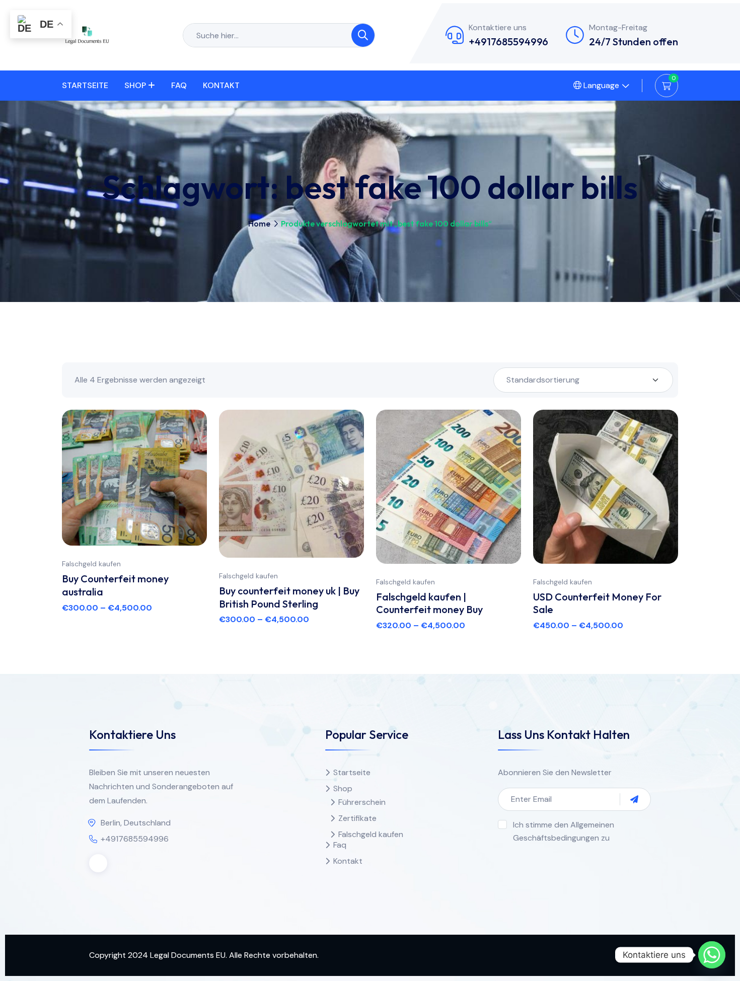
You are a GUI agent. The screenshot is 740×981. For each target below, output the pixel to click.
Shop (135, 85)
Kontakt (221, 85)
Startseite (85, 85)
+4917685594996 (508, 41)
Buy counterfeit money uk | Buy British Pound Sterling (289, 597)
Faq (179, 85)
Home (259, 223)
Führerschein (362, 802)
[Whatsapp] (711, 954)
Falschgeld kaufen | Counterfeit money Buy (429, 603)
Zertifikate (357, 818)
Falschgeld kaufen (91, 563)
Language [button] (600, 85)
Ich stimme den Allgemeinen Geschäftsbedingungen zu (563, 831)
